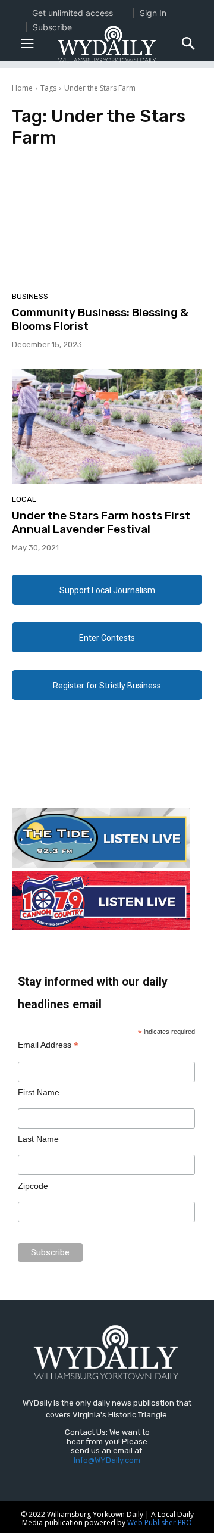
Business (30, 296)
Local (24, 499)
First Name (38, 1092)
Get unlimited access (72, 13)
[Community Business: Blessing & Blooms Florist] (107, 223)
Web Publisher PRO (159, 1523)
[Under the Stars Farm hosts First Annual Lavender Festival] (107, 426)
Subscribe (52, 27)
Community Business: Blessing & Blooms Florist (100, 319)
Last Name (38, 1138)
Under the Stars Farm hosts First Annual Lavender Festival (101, 522)
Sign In (153, 13)
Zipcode (33, 1186)
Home (22, 88)
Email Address (48, 1045)
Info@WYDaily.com (107, 1460)
